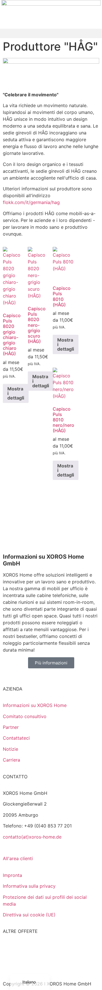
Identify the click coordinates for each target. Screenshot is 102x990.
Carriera (11, 760)
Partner (11, 727)
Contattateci (16, 738)
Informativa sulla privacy (29, 886)
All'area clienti (18, 858)
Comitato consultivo (24, 716)
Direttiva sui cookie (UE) (29, 915)
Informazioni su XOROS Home (35, 705)
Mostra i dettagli (15, 393)
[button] (51, 33)
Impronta (12, 875)
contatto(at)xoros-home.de (32, 837)
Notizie (10, 749)
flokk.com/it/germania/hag (31, 202)
